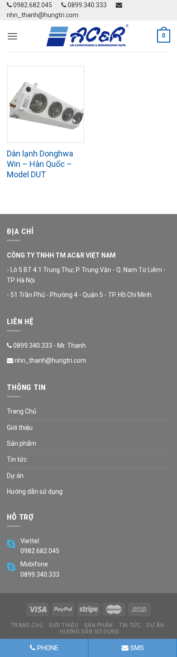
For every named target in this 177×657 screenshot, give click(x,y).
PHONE (47, 648)
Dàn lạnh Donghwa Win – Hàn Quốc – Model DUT (40, 164)
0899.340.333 (86, 5)
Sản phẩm (21, 443)
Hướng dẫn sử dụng (35, 491)
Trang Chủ (21, 411)
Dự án (15, 475)
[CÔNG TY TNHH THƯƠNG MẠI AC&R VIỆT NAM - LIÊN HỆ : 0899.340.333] (88, 36)
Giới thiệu (20, 427)
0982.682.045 (32, 5)
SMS (136, 648)
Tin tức (17, 459)
